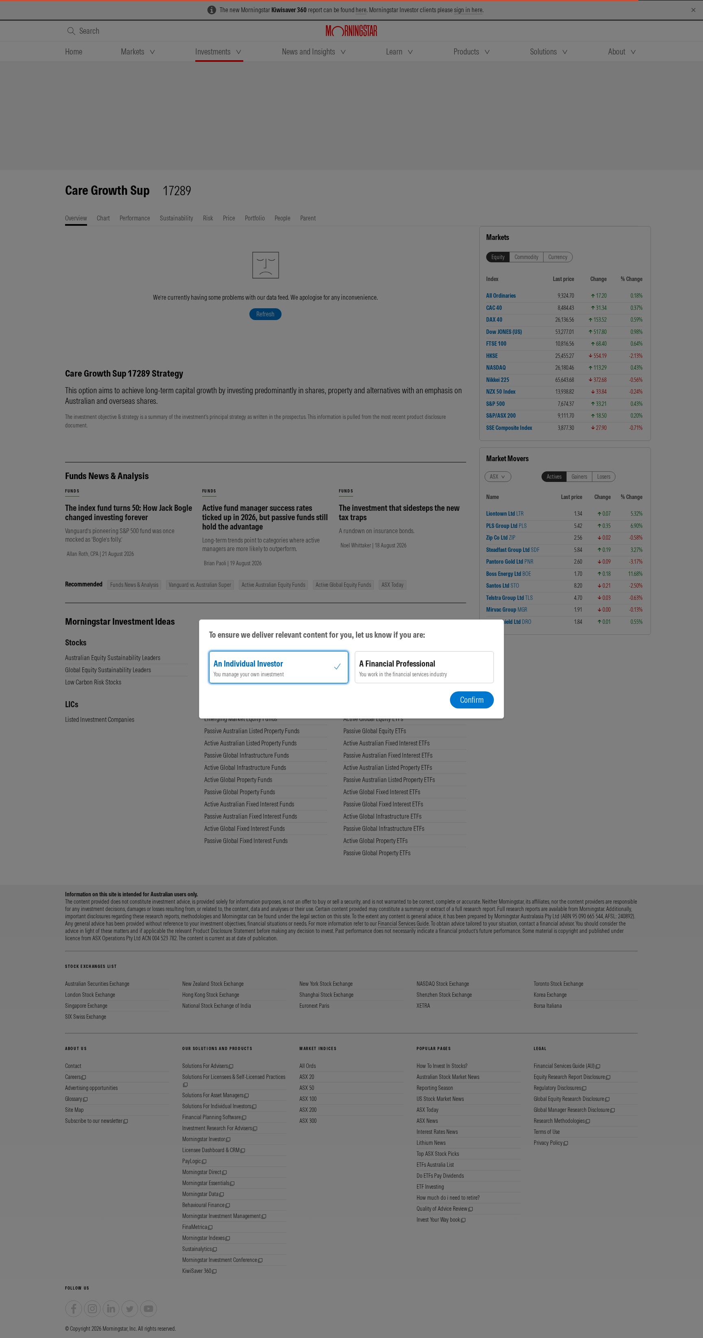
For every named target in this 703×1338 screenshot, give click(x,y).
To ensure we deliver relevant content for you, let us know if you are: (317, 635)
